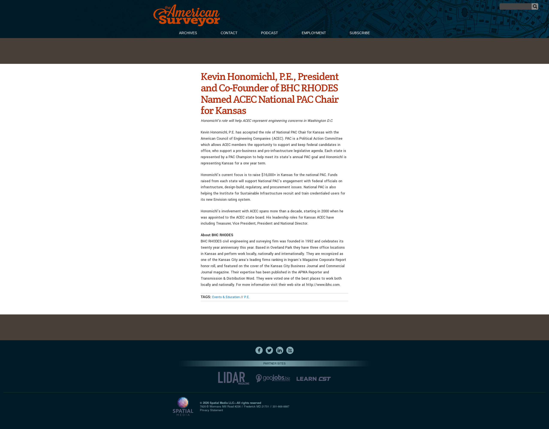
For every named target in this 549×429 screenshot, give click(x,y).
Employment (314, 33)
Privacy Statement (211, 410)
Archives (188, 33)
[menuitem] (188, 33)
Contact (229, 33)
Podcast (269, 33)
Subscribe (360, 33)
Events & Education (226, 297)
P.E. (246, 297)
